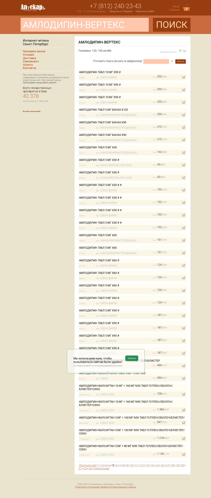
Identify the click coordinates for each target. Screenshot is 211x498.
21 (80, 468)
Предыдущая (87, 465)
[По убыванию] (180, 51)
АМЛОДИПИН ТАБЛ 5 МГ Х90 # (99, 310)
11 (137, 465)
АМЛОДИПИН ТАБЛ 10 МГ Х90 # (100, 72)
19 (177, 465)
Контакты (29, 68)
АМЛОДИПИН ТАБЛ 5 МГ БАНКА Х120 (103, 109)
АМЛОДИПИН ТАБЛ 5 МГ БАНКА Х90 (102, 122)
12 (142, 465)
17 (167, 465)
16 (162, 465)
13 (147, 465)
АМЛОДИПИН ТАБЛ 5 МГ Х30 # (99, 160)
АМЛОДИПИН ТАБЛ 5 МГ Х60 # (99, 260)
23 (90, 468)
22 (85, 468)
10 (131, 465)
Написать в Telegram (121, 11)
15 (157, 465)
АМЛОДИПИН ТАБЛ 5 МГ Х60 (98, 235)
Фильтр (180, 61)
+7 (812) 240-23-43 (115, 6)
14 (152, 465)
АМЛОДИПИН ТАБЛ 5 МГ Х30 (98, 147)
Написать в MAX (145, 11)
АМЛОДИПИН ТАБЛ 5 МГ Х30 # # (100, 185)
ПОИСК (171, 24)
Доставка (29, 58)
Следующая (101, 468)
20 (182, 465)
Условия (28, 54)
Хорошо (132, 358)
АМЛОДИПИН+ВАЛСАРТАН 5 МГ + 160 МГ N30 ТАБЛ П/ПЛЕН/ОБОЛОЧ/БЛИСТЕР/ (132, 417)
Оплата (28, 64)
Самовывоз (31, 61)
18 (172, 465)
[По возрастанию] (185, 51)
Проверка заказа (34, 51)
